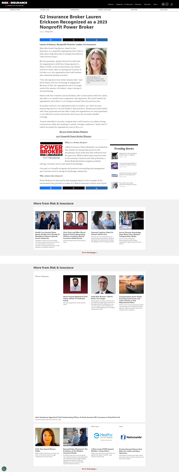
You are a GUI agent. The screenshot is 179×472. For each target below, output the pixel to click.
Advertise (138, 4)
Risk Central (164, 10)
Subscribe (147, 4)
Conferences (128, 4)
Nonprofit (49, 32)
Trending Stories (15, 10)
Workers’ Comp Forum (104, 10)
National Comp (44, 10)
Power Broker (74, 10)
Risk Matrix (134, 10)
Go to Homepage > (89, 253)
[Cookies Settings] (4, 468)
